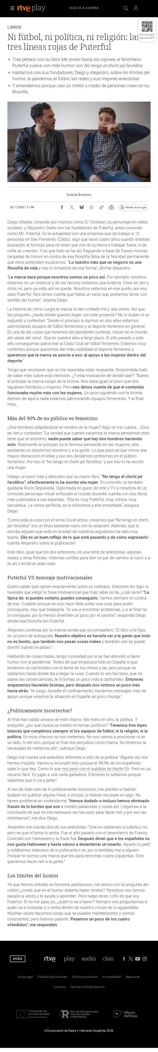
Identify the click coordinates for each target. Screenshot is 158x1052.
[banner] (37, 8)
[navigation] (84, 7)
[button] (12, 8)
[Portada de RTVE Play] (31, 8)
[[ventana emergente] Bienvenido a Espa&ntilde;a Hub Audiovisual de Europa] (125, 1019)
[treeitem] (84, 8)
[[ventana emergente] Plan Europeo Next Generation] (32, 1019)
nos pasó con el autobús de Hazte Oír (95, 768)
